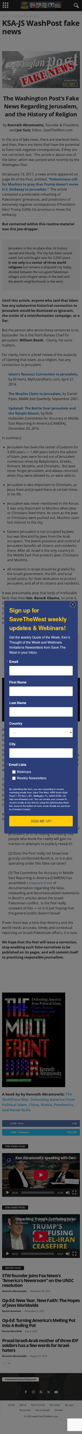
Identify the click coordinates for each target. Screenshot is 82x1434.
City (12, 744)
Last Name (17, 702)
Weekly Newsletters (31, 778)
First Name (17, 682)
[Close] (74, 604)
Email (13, 661)
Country (15, 723)
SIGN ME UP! (41, 821)
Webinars (24, 771)
